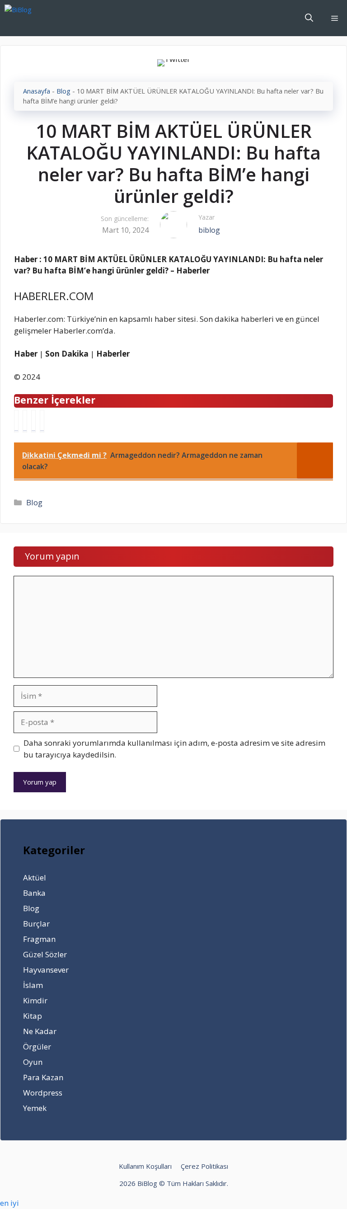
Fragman (39, 939)
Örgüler (37, 1046)
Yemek (35, 1108)
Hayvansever (46, 969)
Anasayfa (36, 91)
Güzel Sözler (45, 954)
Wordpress (42, 1092)
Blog (63, 91)
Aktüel (34, 877)
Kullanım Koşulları (145, 1166)
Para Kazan (43, 1077)
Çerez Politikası (204, 1166)
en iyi (9, 1203)
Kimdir (35, 1000)
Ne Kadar (39, 1031)
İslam (33, 985)
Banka (34, 893)
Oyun (32, 1062)
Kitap (32, 1016)
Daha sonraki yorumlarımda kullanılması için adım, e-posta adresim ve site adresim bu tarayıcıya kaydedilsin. (174, 749)
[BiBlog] (32, 18)
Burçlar (36, 923)
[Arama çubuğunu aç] (309, 18)
